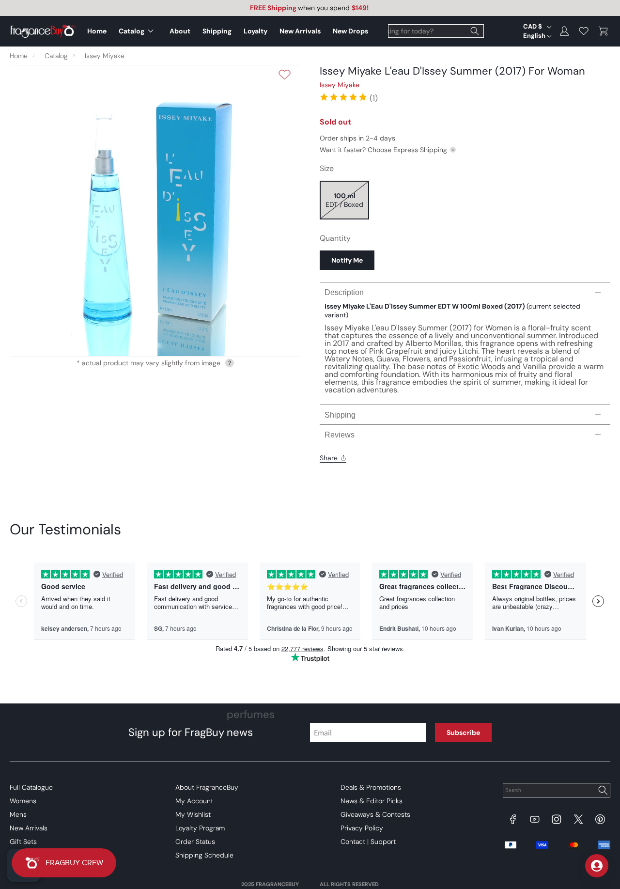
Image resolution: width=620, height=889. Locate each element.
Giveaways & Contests (375, 814)
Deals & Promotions (371, 787)
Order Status (195, 841)
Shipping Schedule (204, 855)
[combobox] (436, 31)
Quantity (335, 238)
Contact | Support (368, 841)
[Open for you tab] (596, 865)
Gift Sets (23, 841)
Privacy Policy (362, 828)
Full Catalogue (31, 787)
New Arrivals (28, 828)
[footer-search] (602, 791)
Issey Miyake (104, 55)
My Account (194, 800)
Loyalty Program (200, 828)
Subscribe (463, 732)
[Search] (474, 31)
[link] (348, 97)
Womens (23, 800)
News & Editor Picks (372, 800)
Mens (18, 814)
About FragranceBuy (206, 787)
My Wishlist (193, 814)
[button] (138, 31)
